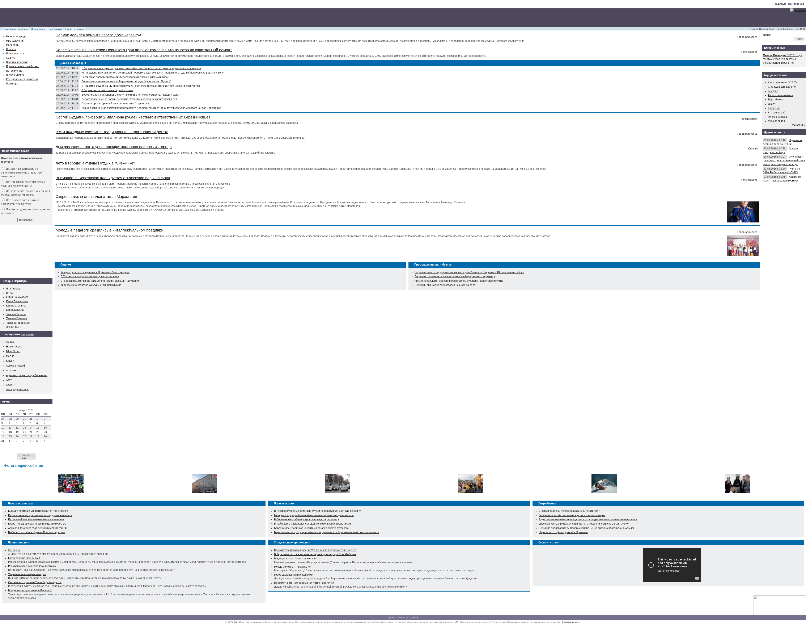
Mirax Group (13, 351)
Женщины (14, 550)
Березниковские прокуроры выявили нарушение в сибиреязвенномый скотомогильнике (326, 532)
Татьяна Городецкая (18, 322)
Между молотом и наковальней (292, 566)
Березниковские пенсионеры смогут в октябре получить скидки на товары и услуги (131, 94)
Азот (9, 380)
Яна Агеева (13, 288)
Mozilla (10, 356)
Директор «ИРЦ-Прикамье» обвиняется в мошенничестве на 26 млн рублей (584, 523)
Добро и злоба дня (73, 62)
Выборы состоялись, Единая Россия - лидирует (36, 532)
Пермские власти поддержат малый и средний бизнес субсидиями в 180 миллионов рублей (469, 272)
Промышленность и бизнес (432, 264)
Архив (391, 617)
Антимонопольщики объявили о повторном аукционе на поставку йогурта (459, 280)
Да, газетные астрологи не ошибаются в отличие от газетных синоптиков (21, 172)
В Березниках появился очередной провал (107, 90)
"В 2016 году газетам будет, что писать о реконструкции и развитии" (782, 59)
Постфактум (55, 29)
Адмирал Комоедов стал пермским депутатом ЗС (37, 528)
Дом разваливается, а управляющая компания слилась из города (114, 147)
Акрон (9, 384)
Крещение (774, 108)
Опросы (763, 29)
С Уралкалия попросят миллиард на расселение (90, 276)
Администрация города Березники (26, 375)
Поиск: (767, 34)
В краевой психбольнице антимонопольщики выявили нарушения (100, 280)
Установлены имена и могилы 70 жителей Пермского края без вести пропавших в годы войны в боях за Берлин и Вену (153, 72)
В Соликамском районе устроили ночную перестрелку (306, 519)
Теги (796, 29)
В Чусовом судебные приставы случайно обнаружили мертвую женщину (317, 510)
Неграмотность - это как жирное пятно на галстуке (304, 582)
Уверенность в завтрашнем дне (27, 574)
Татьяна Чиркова (16, 314)
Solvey (10, 360)
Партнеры (20, 281)
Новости (11, 49)
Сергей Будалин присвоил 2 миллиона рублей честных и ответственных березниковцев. (134, 117)
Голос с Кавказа (777, 116)
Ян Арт (10, 292)
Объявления (796, 4)
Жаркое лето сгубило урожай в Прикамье (563, 532)
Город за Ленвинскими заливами (293, 574)
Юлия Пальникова (17, 301)
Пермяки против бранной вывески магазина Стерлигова (115, 103)
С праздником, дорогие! (782, 86)
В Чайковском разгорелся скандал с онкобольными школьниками (313, 523)
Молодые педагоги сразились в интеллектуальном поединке (109, 230)
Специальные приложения (22, 79)
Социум (753, 148)
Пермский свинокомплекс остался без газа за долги (445, 285)
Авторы (8, 281)
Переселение (38, 29)
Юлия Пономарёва (17, 297)
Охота (771, 104)
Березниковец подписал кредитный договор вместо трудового (311, 528)
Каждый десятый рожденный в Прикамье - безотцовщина (95, 272)
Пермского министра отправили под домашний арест (40, 515)
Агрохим (11, 370)
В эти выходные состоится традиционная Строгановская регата (112, 132)
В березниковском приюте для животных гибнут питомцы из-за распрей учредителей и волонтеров (141, 68)
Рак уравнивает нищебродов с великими (32, 566)
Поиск (401, 617)
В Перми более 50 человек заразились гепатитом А (569, 510)
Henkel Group (14, 346)
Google (10, 341)
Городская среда (747, 37)
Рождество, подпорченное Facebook (30, 590)
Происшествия (749, 118)
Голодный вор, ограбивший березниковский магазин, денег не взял (314, 515)
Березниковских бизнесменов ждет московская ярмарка (572, 515)
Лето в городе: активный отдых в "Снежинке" (95, 163)
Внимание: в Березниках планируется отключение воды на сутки (113, 178)
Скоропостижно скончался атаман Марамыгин (96, 197)
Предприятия (12, 334)
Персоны (27, 334)
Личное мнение (15, 75)
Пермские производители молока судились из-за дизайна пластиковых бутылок (586, 528)
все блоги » (798, 125)
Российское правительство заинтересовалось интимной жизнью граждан (125, 77)
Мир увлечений (15, 40)
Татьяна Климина (16, 318)
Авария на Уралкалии (16, 29)
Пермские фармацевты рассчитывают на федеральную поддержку (455, 276)
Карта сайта (775, 29)
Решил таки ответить (780, 95)
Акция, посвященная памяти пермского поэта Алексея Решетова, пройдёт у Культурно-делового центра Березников (151, 108)
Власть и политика (17, 62)
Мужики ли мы (776, 121)
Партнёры (12, 83)
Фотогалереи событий (23, 465)
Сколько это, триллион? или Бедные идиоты (34, 582)
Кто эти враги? (776, 112)
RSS (802, 29)
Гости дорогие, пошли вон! (24, 558)
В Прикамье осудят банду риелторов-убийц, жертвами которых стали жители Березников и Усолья (140, 85)
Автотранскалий (16, 365)
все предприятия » (17, 389)
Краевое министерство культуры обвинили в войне (91, 285)
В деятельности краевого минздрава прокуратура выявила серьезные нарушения (588, 519)
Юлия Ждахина (15, 309)
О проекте (412, 617)
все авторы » (13, 326)
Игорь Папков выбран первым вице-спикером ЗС (37, 523)
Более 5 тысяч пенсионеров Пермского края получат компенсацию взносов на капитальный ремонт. (144, 50)
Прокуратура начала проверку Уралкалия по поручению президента (315, 550)
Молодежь (12, 44)
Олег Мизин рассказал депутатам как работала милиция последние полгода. (784, 160)
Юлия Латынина (16, 305)
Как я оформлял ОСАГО (782, 82)
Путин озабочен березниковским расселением (36, 519)
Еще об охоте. (776, 99)
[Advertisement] (76, 17)
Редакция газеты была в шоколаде (295, 558)
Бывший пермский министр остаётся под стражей (38, 510)
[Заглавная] (798, 10)
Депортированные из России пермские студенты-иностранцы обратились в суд (129, 99)
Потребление (749, 51)
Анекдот (773, 91)
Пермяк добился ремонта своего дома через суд (98, 35)
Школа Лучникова (74, 29)
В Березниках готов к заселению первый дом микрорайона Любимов (315, 554)
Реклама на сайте (571, 622)
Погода (754, 29)
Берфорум (779, 4)
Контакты (788, 29)
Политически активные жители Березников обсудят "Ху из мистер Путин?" (126, 81)
